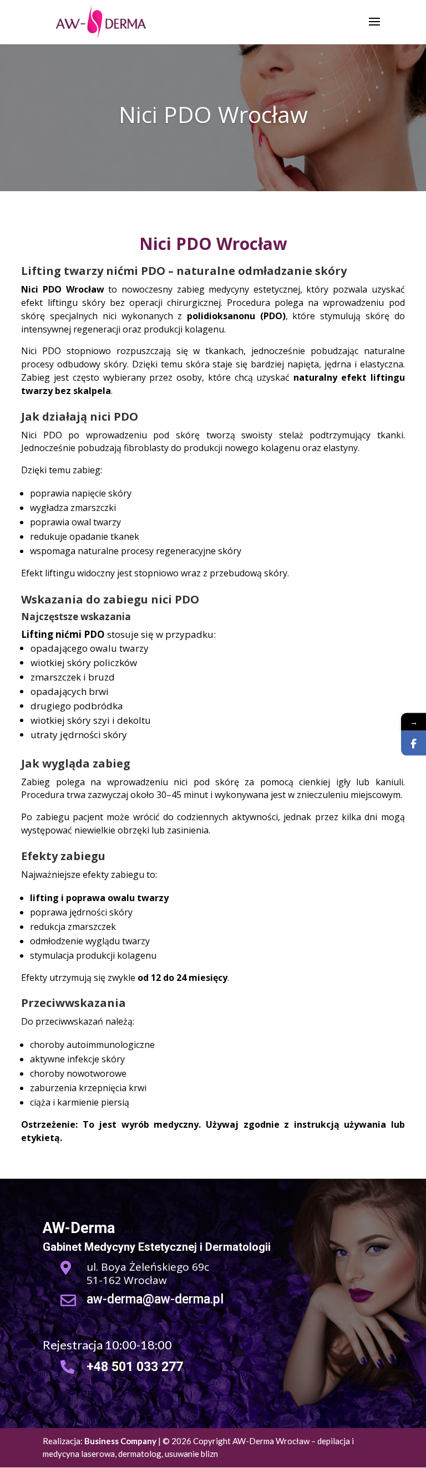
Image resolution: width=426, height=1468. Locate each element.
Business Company (120, 1441)
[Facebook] (413, 742)
